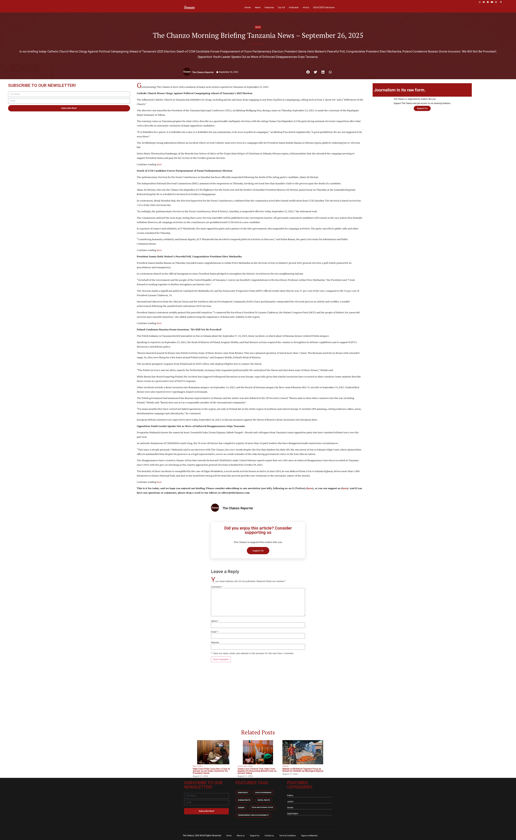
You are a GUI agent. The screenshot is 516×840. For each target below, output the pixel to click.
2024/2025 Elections (324, 7)
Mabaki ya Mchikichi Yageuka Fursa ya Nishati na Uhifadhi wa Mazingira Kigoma (302, 770)
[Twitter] (484, 2)
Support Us (254, 835)
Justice (240, 766)
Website (215, 642)
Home (247, 7)
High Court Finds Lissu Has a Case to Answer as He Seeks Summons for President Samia (211, 771)
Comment (217, 587)
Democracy (243, 793)
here (159, 164)
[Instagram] (496, 2)
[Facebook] (488, 2)
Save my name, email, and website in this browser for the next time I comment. (253, 653)
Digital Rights (264, 800)
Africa (306, 7)
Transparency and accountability (253, 815)
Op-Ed (281, 7)
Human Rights (244, 800)
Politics (200, 766)
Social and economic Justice (262, 807)
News (257, 7)
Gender (241, 808)
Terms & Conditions (287, 835)
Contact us (269, 835)
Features (269, 7)
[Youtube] (492, 2)
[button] (501, 2)
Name (215, 621)
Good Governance (263, 793)
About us (241, 835)
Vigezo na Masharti (309, 835)
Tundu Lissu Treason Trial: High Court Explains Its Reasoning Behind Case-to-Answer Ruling (257, 771)
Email (214, 632)
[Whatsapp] (480, 2)
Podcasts (294, 7)
